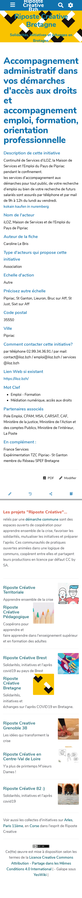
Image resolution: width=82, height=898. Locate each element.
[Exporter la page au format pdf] (71, 494)
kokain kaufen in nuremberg (26, 206)
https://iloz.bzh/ (16, 378)
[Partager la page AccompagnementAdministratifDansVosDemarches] (51, 494)
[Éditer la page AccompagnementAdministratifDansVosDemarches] (10, 494)
